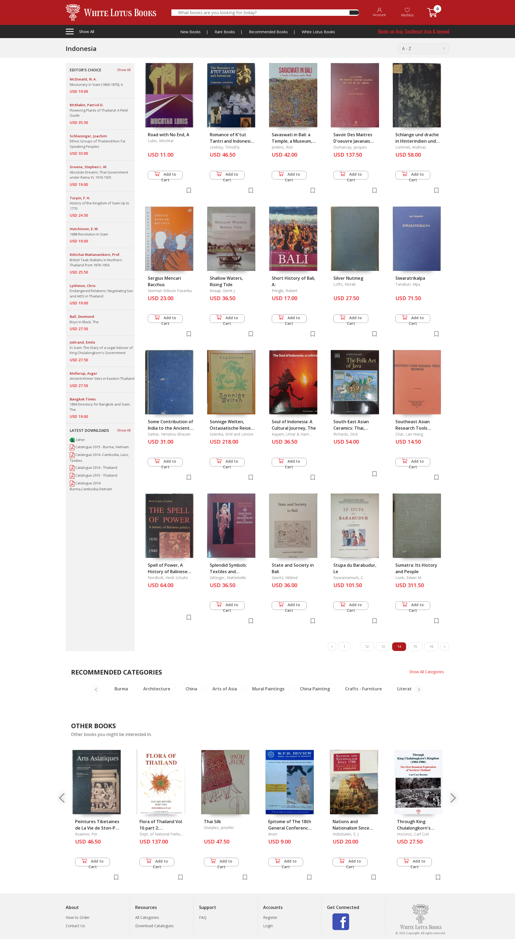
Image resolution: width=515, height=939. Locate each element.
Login (268, 925)
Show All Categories (426, 671)
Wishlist (407, 15)
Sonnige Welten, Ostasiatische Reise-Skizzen (231, 428)
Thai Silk (212, 821)
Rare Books (225, 31)
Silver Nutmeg (348, 278)
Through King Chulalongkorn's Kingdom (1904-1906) (418, 828)
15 (415, 646)
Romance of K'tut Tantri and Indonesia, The (232, 141)
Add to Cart (168, 175)
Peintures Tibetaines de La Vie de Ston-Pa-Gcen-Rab (97, 828)
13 (383, 646)
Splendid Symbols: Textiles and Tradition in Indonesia (232, 571)
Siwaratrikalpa (410, 278)
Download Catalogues (154, 925)
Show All (124, 69)
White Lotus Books (318, 31)
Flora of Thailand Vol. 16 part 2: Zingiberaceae (161, 828)
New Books (190, 31)
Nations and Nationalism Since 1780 (351, 828)
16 (431, 646)
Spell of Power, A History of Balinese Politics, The (167, 571)
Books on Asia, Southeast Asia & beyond (413, 31)
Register (270, 917)
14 (399, 646)
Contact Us (75, 925)
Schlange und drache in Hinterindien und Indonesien (417, 141)
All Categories (147, 917)
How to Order (78, 917)
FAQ (203, 917)
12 (367, 646)
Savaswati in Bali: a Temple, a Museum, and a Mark (292, 141)
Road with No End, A (168, 135)
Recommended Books (268, 31)
